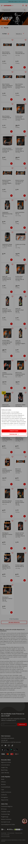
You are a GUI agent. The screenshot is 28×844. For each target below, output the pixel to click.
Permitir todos (14, 431)
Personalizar (13, 434)
